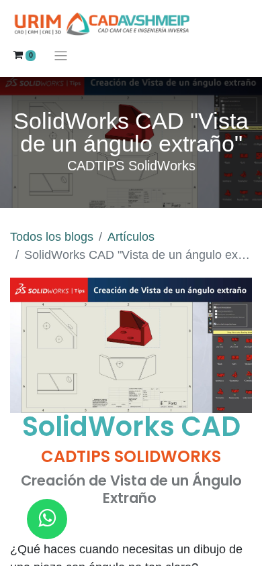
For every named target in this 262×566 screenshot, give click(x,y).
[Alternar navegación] (61, 55)
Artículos (131, 236)
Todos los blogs (51, 236)
